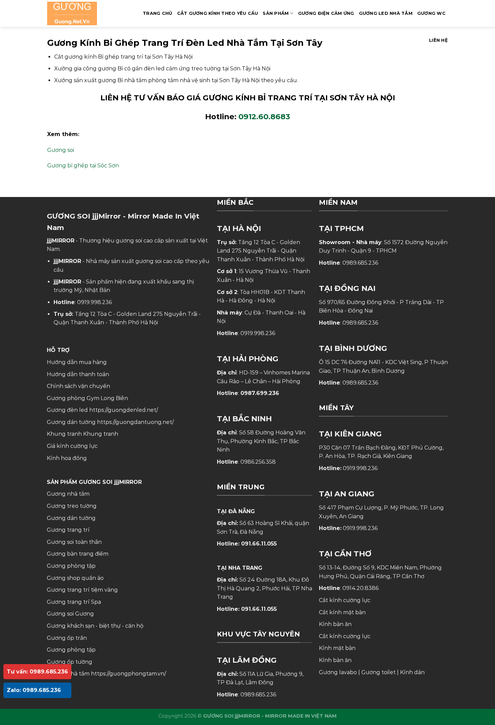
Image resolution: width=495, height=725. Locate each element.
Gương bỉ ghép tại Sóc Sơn (83, 165)
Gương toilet (378, 672)
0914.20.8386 (360, 588)
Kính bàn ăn (335, 624)
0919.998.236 (94, 302)
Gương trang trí (68, 530)
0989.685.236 (258, 694)
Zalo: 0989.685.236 (34, 690)
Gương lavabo (338, 672)
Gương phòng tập (71, 650)
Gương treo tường (72, 506)
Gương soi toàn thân (74, 542)
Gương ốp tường (69, 662)
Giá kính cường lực (72, 446)
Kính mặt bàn (337, 648)
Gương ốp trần (67, 638)
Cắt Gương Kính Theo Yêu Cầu (217, 13)
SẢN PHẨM (276, 13)
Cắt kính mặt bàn (342, 612)
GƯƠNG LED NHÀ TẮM (385, 13)
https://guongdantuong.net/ (135, 422)
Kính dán (412, 672)
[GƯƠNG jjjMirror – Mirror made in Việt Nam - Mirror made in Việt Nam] (80, 13)
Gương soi (60, 150)
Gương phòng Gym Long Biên (87, 398)
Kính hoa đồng (67, 458)
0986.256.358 (258, 462)
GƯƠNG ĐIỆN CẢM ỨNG (326, 13)
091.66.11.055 (259, 543)
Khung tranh (100, 434)
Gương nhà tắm (68, 494)
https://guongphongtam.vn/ (128, 673)
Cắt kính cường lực (344, 600)
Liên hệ (438, 40)
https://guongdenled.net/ (123, 410)
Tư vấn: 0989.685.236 (37, 671)
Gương (84, 614)
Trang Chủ (157, 13)
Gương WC (431, 13)
